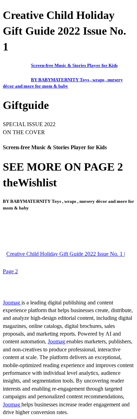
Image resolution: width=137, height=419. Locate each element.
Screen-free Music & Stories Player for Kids (74, 65)
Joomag (12, 302)
